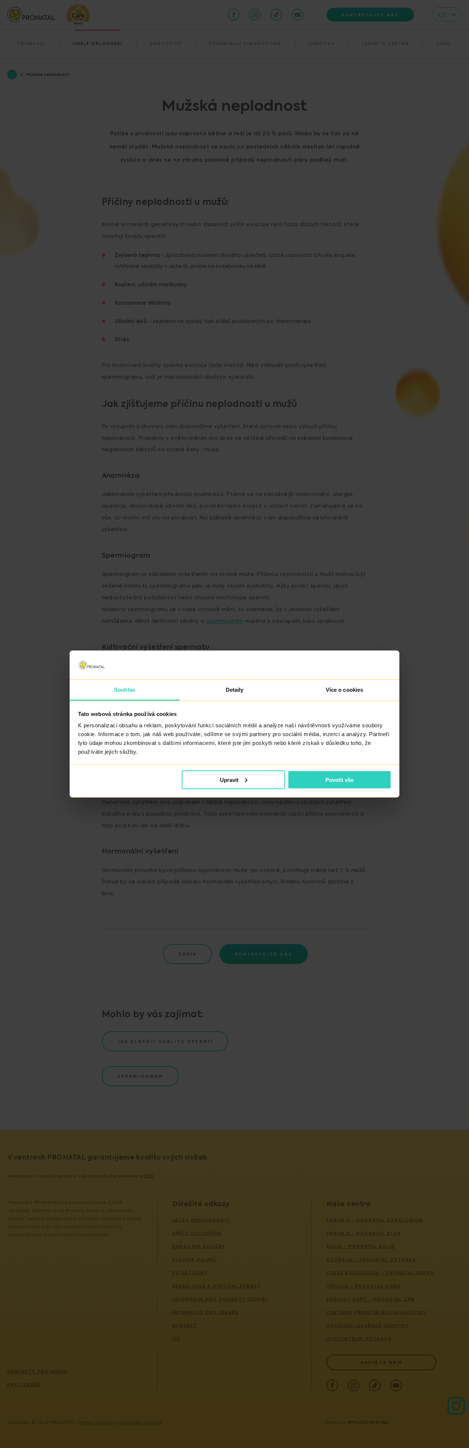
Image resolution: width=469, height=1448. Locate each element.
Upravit (229, 779)
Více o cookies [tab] (344, 690)
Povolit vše (339, 779)
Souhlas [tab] (124, 690)
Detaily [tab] (235, 690)
